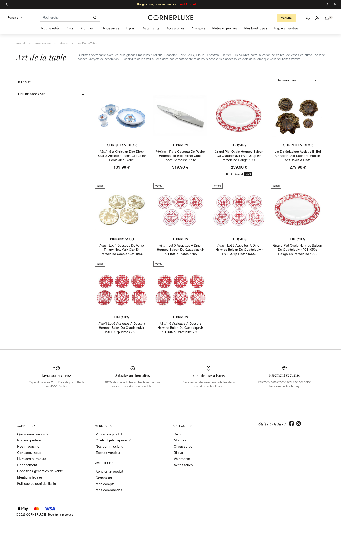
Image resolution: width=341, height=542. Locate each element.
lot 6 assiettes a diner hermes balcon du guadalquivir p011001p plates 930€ (239, 250)
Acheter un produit (109, 471)
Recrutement (27, 465)
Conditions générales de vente (40, 471)
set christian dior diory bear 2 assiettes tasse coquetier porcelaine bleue (121, 156)
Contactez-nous (29, 453)
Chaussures (183, 446)
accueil (21, 43)
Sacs (178, 434)
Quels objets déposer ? (113, 440)
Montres (180, 440)
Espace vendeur (108, 453)
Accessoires (183, 465)
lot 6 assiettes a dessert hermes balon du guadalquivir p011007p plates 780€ (121, 328)
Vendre (286, 17)
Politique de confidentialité (36, 483)
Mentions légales (30, 477)
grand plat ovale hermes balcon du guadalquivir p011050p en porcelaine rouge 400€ (239, 156)
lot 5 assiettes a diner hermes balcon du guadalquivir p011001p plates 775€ (180, 250)
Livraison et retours (31, 459)
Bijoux (178, 453)
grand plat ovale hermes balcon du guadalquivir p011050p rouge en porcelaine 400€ (297, 250)
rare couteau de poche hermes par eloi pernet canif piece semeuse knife (180, 156)
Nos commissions (109, 446)
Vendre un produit (109, 434)
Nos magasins (28, 446)
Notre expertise (29, 440)
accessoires (43, 43)
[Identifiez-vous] (317, 17)
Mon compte (105, 484)
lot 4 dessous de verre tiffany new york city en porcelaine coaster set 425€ (122, 250)
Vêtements (182, 459)
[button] (327, 17)
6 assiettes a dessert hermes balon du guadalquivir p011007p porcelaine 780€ (180, 328)
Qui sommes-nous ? (32, 434)
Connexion (104, 478)
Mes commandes (109, 490)
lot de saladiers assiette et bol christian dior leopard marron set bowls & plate (297, 156)
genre (64, 43)
